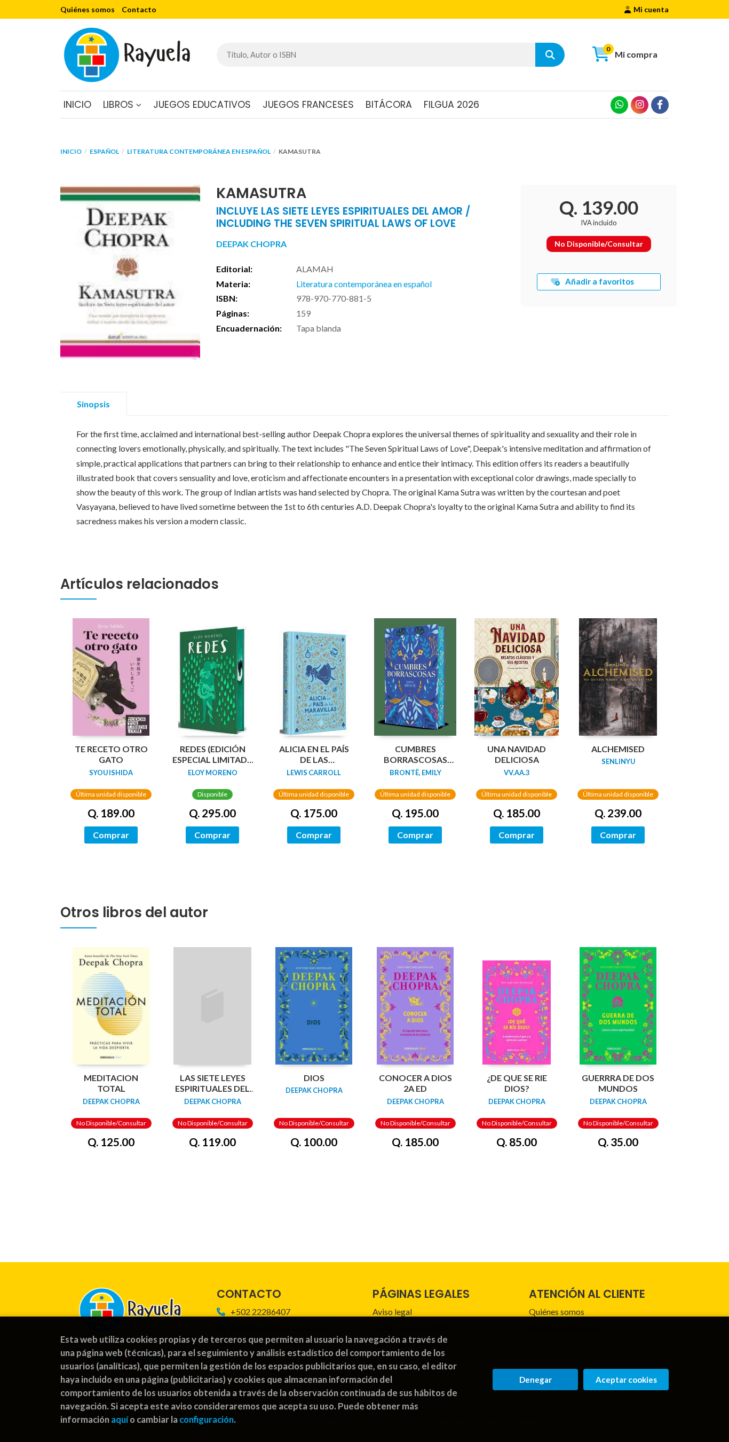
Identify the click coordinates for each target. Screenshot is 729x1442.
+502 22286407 (260, 1311)
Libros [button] (119, 104)
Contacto (139, 9)
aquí (119, 1419)
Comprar (111, 835)
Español (104, 151)
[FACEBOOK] (660, 105)
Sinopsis (93, 404)
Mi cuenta (651, 9)
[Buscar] (550, 55)
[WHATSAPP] (619, 105)
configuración (206, 1419)
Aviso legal (392, 1311)
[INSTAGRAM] (639, 105)
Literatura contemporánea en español (199, 151)
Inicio (71, 151)
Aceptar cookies (626, 1379)
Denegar (535, 1379)
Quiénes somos (87, 9)
